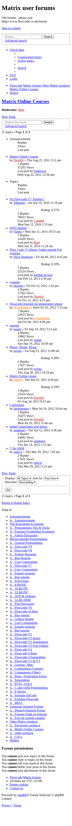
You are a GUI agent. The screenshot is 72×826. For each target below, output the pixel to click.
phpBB (22, 795)
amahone (19, 430)
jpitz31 (18, 452)
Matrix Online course (23, 376)
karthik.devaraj (43, 275)
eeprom (14, 325)
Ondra (18, 231)
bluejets (18, 286)
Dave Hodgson (23, 257)
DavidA (19, 160)
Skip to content (11, 28)
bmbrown (40, 171)
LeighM (39, 221)
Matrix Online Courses (25, 101)
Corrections (17, 405)
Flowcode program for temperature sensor (36, 304)
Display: (10, 478)
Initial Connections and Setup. (29, 426)
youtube (15, 282)
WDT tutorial (18, 228)
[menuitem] (30, 57)
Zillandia (19, 202)
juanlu (17, 329)
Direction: (11, 482)
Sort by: (38, 478)
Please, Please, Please (23, 347)
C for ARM (17, 448)
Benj (21, 110)
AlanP (17, 379)
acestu (17, 351)
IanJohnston (21, 408)
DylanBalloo (22, 307)
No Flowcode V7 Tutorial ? (27, 199)
